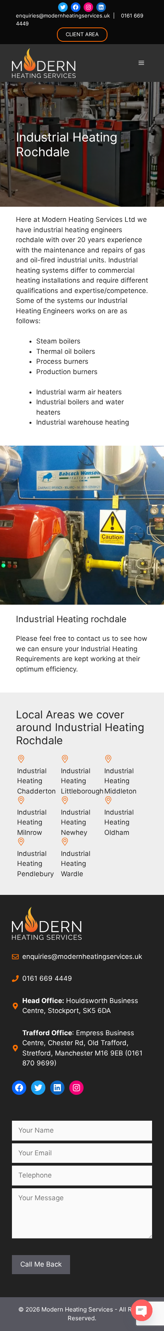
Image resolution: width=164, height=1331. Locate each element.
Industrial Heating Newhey (75, 822)
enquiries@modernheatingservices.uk (63, 15)
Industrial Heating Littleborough (82, 781)
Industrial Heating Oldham (119, 822)
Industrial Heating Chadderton (36, 781)
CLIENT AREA (82, 34)
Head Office (42, 1001)
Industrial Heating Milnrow (32, 822)
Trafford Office (47, 1033)
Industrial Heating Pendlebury (35, 864)
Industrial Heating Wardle (75, 864)
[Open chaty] (141, 1310)
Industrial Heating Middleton (120, 781)
